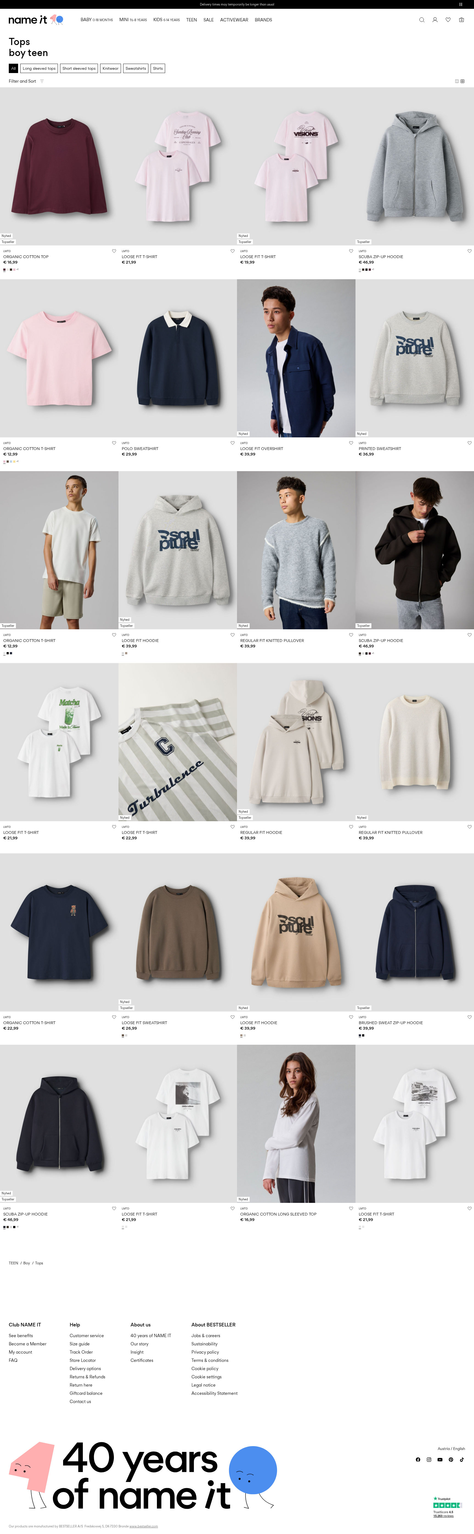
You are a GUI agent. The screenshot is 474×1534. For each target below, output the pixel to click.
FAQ (13, 1360)
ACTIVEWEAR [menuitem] (234, 20)
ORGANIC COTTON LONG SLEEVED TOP (278, 1214)
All (13, 68)
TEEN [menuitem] (191, 20)
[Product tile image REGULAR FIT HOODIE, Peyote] (296, 742)
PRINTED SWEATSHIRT (380, 448)
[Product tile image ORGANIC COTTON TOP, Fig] (59, 166)
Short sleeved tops (79, 68)
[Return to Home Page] (36, 20)
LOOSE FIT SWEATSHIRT (144, 1022)
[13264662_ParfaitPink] (5, 461)
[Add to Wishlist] (114, 251)
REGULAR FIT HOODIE (261, 832)
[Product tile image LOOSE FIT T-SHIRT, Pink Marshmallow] (178, 166)
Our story (139, 1343)
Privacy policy (205, 1352)
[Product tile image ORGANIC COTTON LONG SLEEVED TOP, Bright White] (296, 1124)
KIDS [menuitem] (166, 19)
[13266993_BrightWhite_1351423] (126, 1226)
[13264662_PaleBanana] (14, 461)
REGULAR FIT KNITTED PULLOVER (272, 640)
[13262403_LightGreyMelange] (126, 1035)
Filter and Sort (22, 81)
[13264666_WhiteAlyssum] (8, 269)
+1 (17, 269)
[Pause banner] (460, 4)
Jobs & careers (205, 1335)
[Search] (422, 20)
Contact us (80, 1401)
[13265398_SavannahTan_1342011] (126, 653)
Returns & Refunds (87, 1376)
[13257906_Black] (8, 653)
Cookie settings (206, 1376)
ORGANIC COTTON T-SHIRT (29, 448)
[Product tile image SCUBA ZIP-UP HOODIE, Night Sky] (59, 1124)
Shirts (158, 68)
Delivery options (85, 1368)
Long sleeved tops (39, 68)
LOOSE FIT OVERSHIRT (261, 448)
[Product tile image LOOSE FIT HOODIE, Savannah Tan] (296, 932)
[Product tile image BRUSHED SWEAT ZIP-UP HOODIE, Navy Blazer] (415, 932)
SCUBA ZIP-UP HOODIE (381, 256)
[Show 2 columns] (457, 81)
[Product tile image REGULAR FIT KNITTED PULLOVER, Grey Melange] (296, 550)
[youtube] (440, 1459)
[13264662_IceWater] (11, 461)
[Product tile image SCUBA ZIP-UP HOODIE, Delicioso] (415, 550)
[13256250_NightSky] (5, 1227)
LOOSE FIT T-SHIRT (139, 256)
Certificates (142, 1360)
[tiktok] (462, 1459)
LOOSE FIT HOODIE (140, 640)
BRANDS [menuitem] (263, 20)
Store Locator (83, 1360)
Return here (81, 1385)
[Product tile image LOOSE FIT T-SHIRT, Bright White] (59, 742)
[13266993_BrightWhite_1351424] (123, 1226)
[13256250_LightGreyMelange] (360, 269)
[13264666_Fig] (5, 269)
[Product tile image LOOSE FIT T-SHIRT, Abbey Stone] (178, 742)
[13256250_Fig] (370, 269)
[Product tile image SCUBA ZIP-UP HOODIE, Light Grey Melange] (415, 166)
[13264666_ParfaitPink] (14, 269)
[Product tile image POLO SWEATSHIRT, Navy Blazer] (178, 358)
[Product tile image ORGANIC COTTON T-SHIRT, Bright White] (59, 550)
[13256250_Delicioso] (363, 269)
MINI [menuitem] (133, 19)
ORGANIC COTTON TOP (26, 256)
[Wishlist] (448, 20)
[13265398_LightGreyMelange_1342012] (123, 653)
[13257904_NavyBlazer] (360, 1035)
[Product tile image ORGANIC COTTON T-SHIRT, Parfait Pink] (59, 358)
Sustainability (204, 1343)
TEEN (13, 1263)
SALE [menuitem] (209, 20)
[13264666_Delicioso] (11, 269)
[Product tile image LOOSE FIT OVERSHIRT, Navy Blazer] (296, 358)
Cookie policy (204, 1368)
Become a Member (27, 1343)
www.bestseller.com (143, 1526)
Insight (137, 1352)
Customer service (87, 1335)
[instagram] (429, 1459)
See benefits (21, 1335)
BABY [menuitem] (97, 19)
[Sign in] (435, 20)
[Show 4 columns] (462, 81)
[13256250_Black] (367, 269)
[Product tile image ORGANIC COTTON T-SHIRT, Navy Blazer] (59, 932)
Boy (26, 1263)
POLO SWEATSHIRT (140, 448)
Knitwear (111, 68)
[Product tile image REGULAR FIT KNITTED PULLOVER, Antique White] (415, 742)
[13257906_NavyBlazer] (11, 653)
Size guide (80, 1343)
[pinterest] (451, 1459)
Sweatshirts (136, 68)
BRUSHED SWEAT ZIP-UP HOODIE (391, 1022)
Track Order (81, 1352)
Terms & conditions (209, 1360)
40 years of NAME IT (151, 1335)
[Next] (114, 166)
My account (20, 1352)
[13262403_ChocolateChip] (123, 1035)
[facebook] (418, 1459)
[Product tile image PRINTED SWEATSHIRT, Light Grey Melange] (415, 358)
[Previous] (5, 166)
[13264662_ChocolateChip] (8, 461)
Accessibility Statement (215, 1393)
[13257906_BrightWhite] (5, 653)
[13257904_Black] (363, 1035)
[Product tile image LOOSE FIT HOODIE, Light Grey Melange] (178, 550)
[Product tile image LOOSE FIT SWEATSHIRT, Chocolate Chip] (178, 932)
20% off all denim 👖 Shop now (237, 4)
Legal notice (203, 1385)
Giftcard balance (86, 1393)
